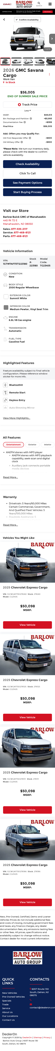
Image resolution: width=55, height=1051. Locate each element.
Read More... (10, 477)
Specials (6, 1000)
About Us (7, 1012)
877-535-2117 (19, 228)
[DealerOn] (9, 1034)
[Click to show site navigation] (50, 4)
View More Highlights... (16, 418)
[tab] (13, 444)
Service (6, 1008)
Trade (5, 1004)
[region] (27, 135)
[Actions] (49, 74)
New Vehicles (9, 993)
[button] (4, 19)
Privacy (47, 1037)
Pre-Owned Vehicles (13, 996)
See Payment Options (27, 182)
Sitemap (38, 1037)
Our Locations (10, 1016)
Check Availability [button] (27, 164)
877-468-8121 (22, 232)
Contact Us (8, 1020)
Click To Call (28, 173)
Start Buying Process (27, 192)
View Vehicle (27, 625)
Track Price (29, 104)
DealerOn (27, 1037)
